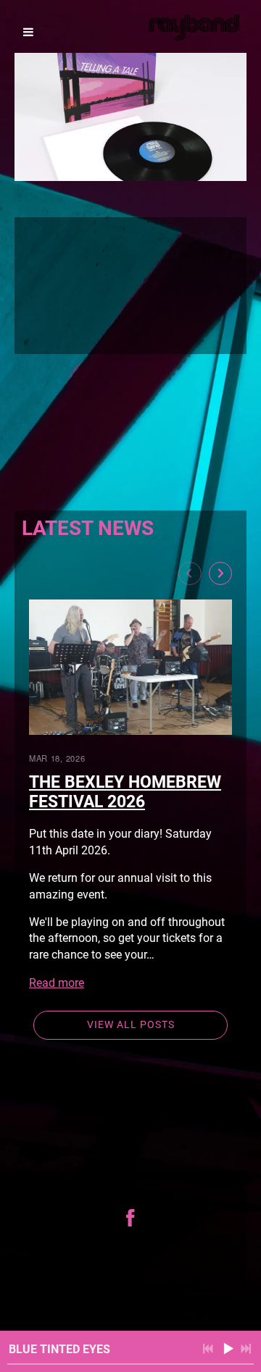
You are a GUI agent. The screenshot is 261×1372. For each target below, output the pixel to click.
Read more (56, 983)
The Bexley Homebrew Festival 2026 (125, 792)
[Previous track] (208, 1348)
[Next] (220, 573)
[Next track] (245, 1348)
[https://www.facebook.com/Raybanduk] (130, 1217)
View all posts (131, 1024)
